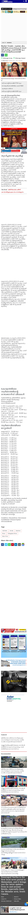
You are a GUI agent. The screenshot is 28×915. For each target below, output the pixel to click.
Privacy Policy (17, 899)
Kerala (11, 531)
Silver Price (5, 536)
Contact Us (3, 899)
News (3, 534)
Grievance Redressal (6, 901)
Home (3, 42)
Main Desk (5, 60)
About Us (16, 896)
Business (9, 42)
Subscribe (16, 901)
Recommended (6, 754)
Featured (4, 735)
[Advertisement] (14, 27)
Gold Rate (4, 531)
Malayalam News (12, 534)
